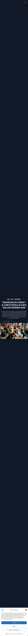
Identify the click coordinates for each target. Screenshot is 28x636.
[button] (26, 610)
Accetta (14, 622)
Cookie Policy (7, 633)
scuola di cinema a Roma (18, 633)
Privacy (12, 633)
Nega (14, 626)
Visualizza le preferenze (14, 630)
